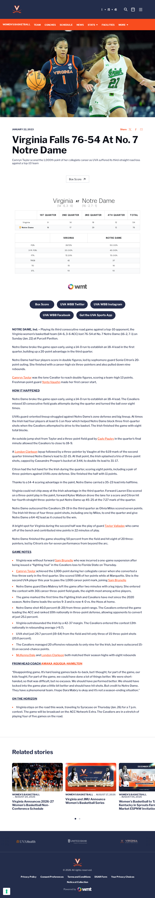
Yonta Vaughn (51, 382)
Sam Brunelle (64, 560)
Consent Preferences (52, 876)
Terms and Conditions (79, 876)
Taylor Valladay (115, 526)
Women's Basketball (26, 794)
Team (37, 24)
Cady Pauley (106, 438)
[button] (75, 819)
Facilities (108, 24)
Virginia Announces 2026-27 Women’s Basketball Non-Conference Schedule (33, 805)
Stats (91, 24)
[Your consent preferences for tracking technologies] (6, 891)
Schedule (66, 24)
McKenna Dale (25, 655)
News (80, 24)
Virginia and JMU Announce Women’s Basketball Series (85, 801)
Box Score (75, 179)
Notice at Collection (77, 882)
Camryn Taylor (22, 377)
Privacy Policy (28, 876)
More (122, 24)
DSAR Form (101, 876)
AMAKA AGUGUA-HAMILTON (61, 663)
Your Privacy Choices (122, 876)
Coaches (50, 24)
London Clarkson (26, 451)
